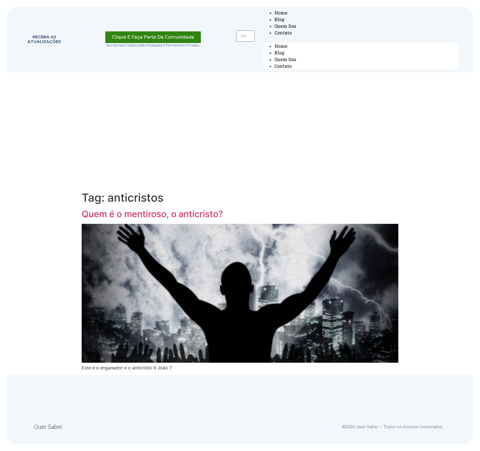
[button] (245, 45)
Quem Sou (285, 26)
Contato (283, 33)
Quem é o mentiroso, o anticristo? (152, 214)
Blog (279, 19)
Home (281, 13)
